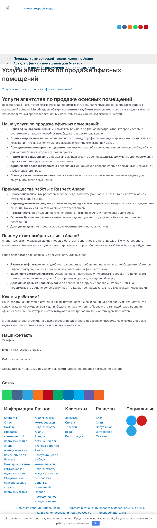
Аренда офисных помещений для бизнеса (47, 63)
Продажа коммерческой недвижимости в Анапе (53, 59)
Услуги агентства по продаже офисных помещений (37, 89)
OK (96, 523)
